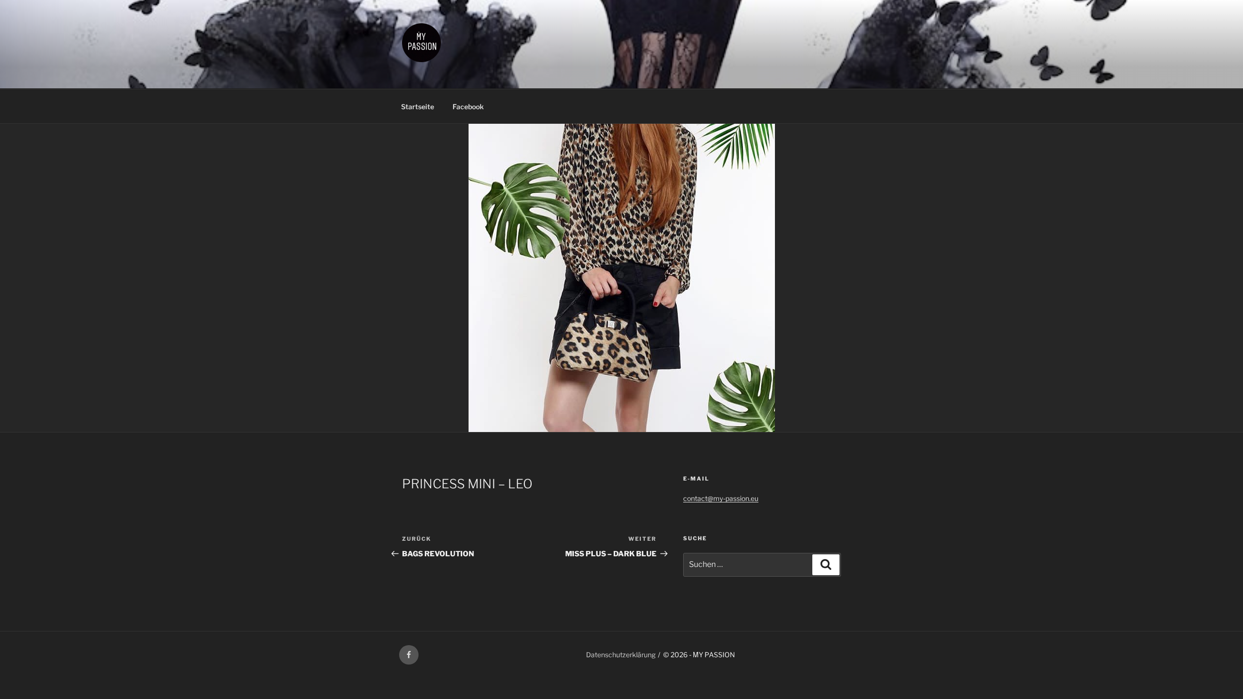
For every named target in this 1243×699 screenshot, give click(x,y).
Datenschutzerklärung (620, 654)
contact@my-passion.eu (720, 498)
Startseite (417, 106)
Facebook (468, 106)
